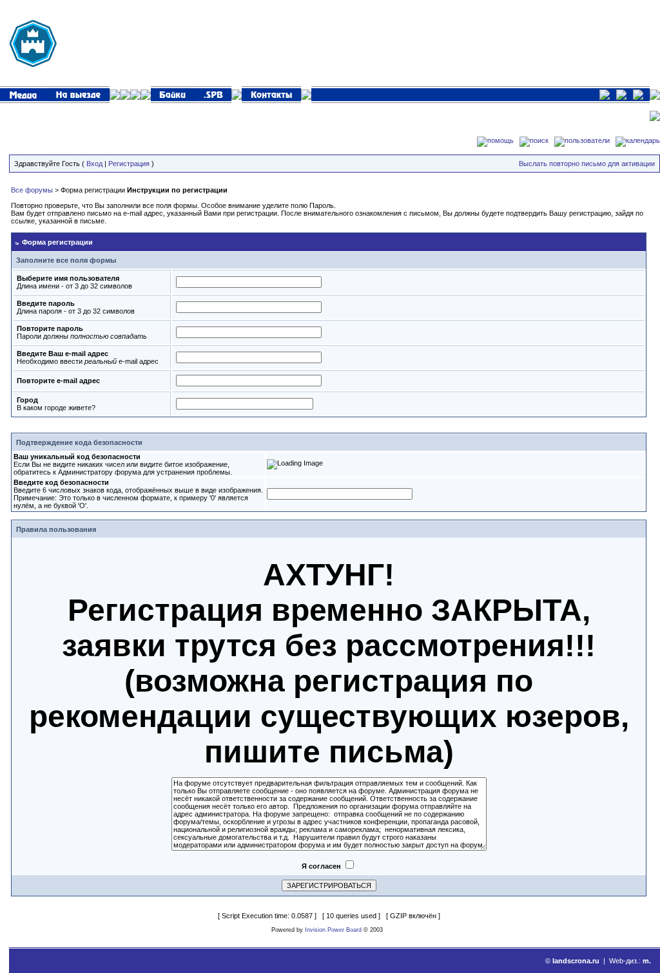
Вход (94, 163)
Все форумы (32, 190)
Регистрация (129, 163)
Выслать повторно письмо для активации (587, 163)
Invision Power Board (333, 930)
